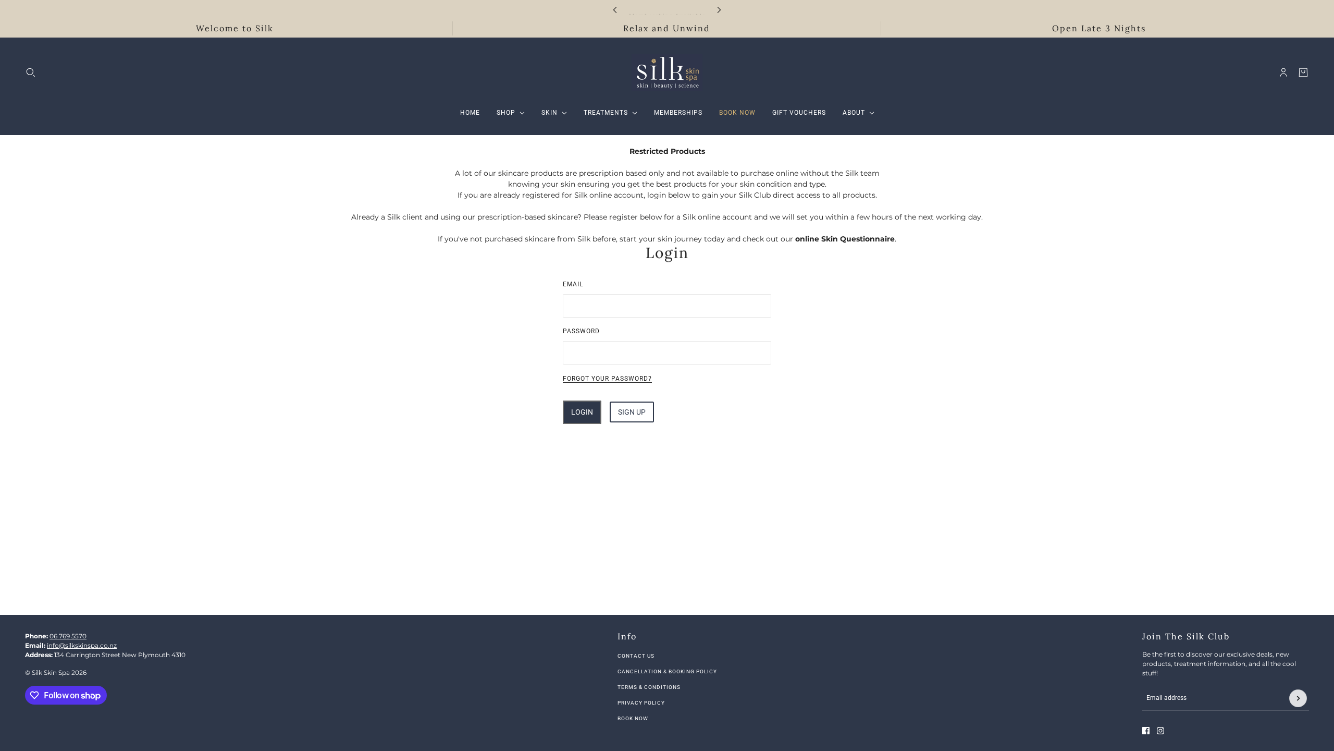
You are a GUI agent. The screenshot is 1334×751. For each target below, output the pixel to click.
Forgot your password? (607, 379)
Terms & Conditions (649, 687)
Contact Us (635, 656)
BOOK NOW (632, 718)
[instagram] (1160, 730)
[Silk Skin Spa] (667, 72)
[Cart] (1303, 72)
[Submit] (1298, 698)
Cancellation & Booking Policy (667, 671)
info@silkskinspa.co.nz (82, 645)
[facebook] (1146, 730)
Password (581, 331)
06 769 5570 (68, 636)
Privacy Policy (641, 703)
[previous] (615, 10)
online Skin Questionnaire (845, 239)
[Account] (1283, 72)
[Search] (30, 72)
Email (573, 284)
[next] (719, 10)
